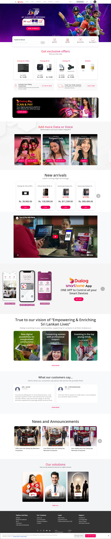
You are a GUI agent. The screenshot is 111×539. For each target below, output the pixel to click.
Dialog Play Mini (70, 71)
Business (51, 1)
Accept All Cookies (90, 535)
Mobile (27, 1)
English (70, 1)
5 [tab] (59, 35)
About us (39, 518)
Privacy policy (23, 536)
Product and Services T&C (65, 521)
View (25, 207)
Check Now (91, 86)
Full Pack (62, 71)
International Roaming (22, 525)
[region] (55, 536)
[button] (8, 289)
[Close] (108, 535)
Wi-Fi (32, 1)
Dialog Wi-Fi (32, 160)
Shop (44, 1)
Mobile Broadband (21, 519)
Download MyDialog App (32, 25)
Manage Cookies (79, 535)
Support (57, 1)
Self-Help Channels (84, 523)
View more (55, 365)
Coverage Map (83, 519)
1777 (69, 532)
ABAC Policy (61, 518)
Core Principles (41, 519)
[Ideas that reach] (78, 486)
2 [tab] (54, 35)
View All (55, 505)
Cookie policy (16, 536)
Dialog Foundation (42, 521)
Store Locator (83, 521)
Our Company (41, 515)
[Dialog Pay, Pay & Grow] (32, 486)
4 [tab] (57, 35)
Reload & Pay (80, 1)
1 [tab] (52, 35)
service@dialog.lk (59, 532)
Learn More (22, 112)
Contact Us (82, 518)
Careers (39, 523)
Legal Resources (62, 519)
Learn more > (27, 345)
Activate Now (47, 86)
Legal (60, 515)
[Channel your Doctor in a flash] (55, 486)
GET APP (79, 299)
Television (38, 1)
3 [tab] (56, 35)
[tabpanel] (55, 23)
